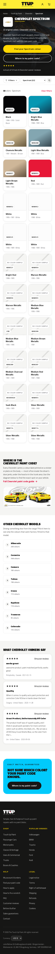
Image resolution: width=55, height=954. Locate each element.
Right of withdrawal (37, 887)
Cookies (32, 908)
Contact (6, 918)
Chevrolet (28, 13)
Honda (32, 849)
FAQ (5, 898)
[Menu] (4, 4)
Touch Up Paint (16, 13)
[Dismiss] (51, 945)
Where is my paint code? (27, 58)
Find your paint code (11, 882)
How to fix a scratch (11, 893)
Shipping (32, 893)
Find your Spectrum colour (27, 49)
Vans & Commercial (11, 855)
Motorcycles (8, 844)
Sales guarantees (10, 913)
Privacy (32, 903)
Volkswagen (34, 834)
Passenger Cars (10, 839)
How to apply (8, 887)
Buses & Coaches (10, 865)
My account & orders (12, 877)
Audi (31, 860)
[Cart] (49, 4)
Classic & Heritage (11, 849)
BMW (31, 839)
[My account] (42, 4)
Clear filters (46, 90)
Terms (32, 882)
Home (5, 13)
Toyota (32, 844)
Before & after (9, 908)
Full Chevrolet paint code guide (18, 481)
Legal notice (34, 877)
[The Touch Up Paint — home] (28, 4)
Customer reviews (11, 903)
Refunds (32, 898)
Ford (31, 855)
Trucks (6, 860)
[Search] (49, 80)
